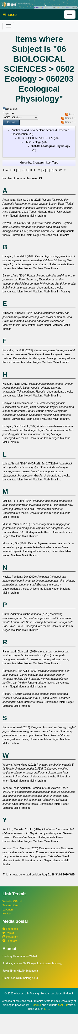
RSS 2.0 (70, 122)
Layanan (7, 909)
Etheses (9, 14)
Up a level (12, 108)
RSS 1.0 (70, 118)
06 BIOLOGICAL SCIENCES (35, 138)
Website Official (12, 901)
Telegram (11, 940)
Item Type (52, 162)
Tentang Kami (10, 905)
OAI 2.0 (63, 1004)
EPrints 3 (35, 1004)
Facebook (11, 928)
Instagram (11, 936)
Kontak (6, 913)
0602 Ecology (33, 142)
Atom (72, 114)
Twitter (9, 932)
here (46, 1009)
